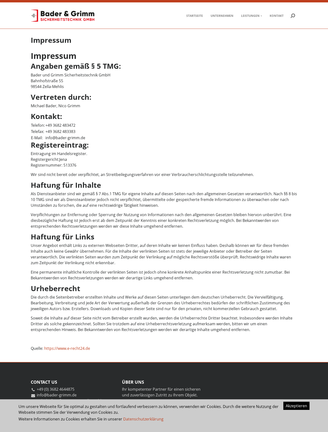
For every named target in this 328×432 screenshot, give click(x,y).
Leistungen (250, 16)
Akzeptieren (296, 405)
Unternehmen (222, 16)
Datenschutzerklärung (143, 419)
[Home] (62, 16)
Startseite (194, 16)
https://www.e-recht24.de (67, 348)
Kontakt (277, 16)
